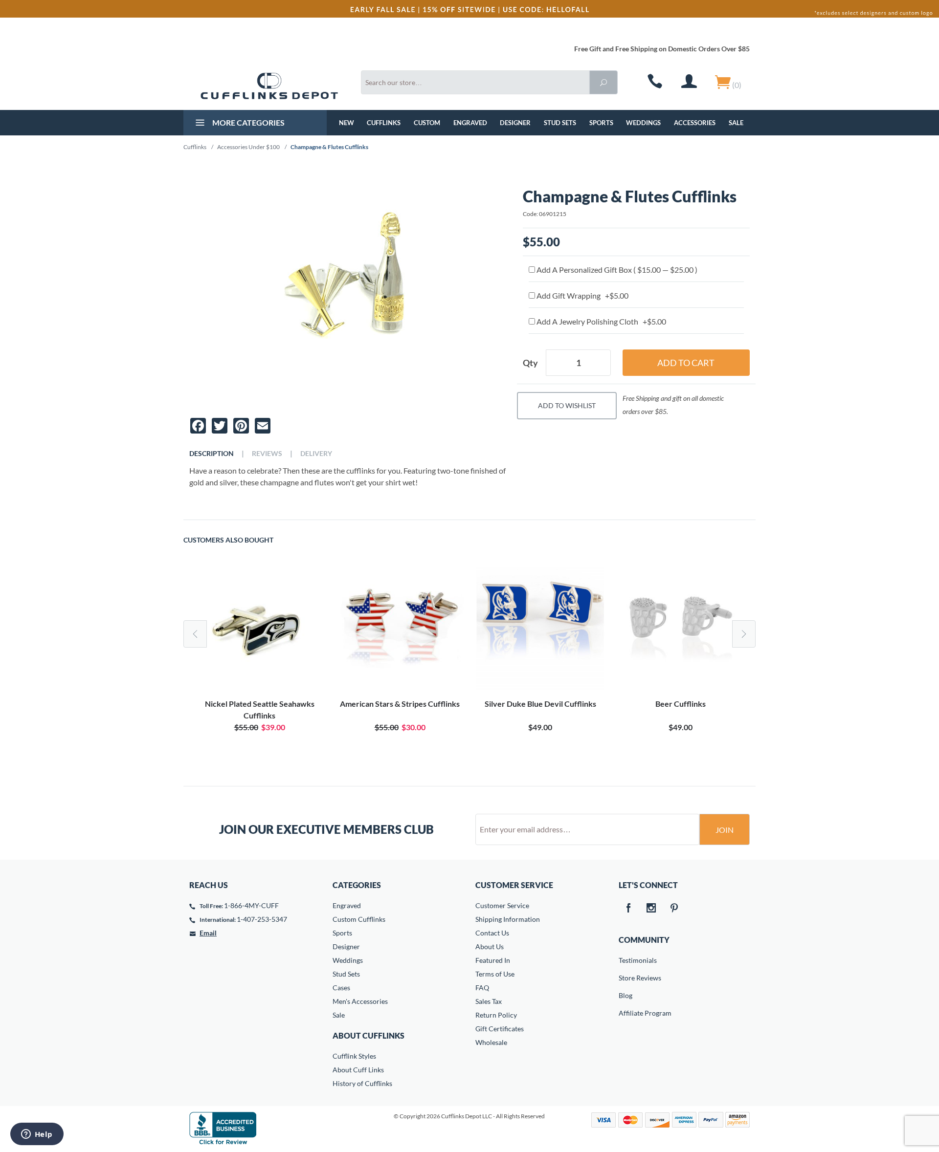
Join (724, 829)
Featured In (492, 960)
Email (208, 933)
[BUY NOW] (259, 629)
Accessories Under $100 (248, 147)
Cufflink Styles (354, 1056)
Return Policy (496, 1015)
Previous (195, 634)
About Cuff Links (358, 1069)
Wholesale (491, 1042)
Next (744, 634)
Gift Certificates (499, 1028)
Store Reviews (625, 978)
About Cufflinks (368, 1035)
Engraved (470, 123)
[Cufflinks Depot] (269, 86)
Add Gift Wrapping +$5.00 (581, 295)
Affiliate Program (625, 1013)
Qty (530, 362)
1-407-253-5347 (262, 919)
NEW (346, 123)
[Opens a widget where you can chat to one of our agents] (37, 1135)
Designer (515, 123)
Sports (601, 123)
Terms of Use (494, 974)
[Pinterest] (674, 908)
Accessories (694, 123)
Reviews (267, 453)
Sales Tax (488, 1001)
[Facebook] (628, 908)
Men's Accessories (360, 1001)
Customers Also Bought (228, 540)
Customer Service (502, 905)
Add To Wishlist (567, 405)
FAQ (482, 987)
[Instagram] (651, 908)
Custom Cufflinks (359, 919)
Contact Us (492, 933)
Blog (625, 995)
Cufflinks (384, 123)
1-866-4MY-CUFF (251, 905)
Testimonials (625, 960)
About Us (489, 946)
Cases (341, 987)
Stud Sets (560, 123)
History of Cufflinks (362, 1083)
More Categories (248, 122)
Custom (427, 123)
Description (211, 453)
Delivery (316, 453)
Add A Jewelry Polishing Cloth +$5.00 (600, 321)
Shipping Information (507, 919)
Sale (736, 123)
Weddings (643, 123)
